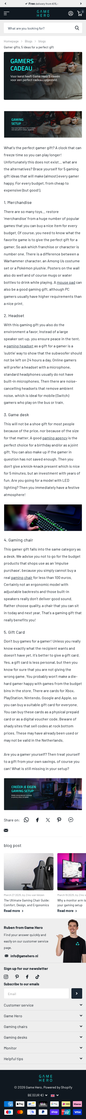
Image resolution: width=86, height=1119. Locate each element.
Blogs (28, 41)
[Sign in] (70, 13)
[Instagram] (6, 977)
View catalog (6, 13)
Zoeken (77, 28)
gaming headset (19, 346)
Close (43, 1005)
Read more (12, 911)
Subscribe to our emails (21, 984)
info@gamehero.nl (24, 956)
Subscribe (76, 993)
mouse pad (66, 282)
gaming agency (54, 437)
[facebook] (27, 977)
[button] (5, 3)
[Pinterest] (17, 977)
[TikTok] (37, 977)
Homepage (11, 41)
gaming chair (21, 577)
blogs (42, 41)
